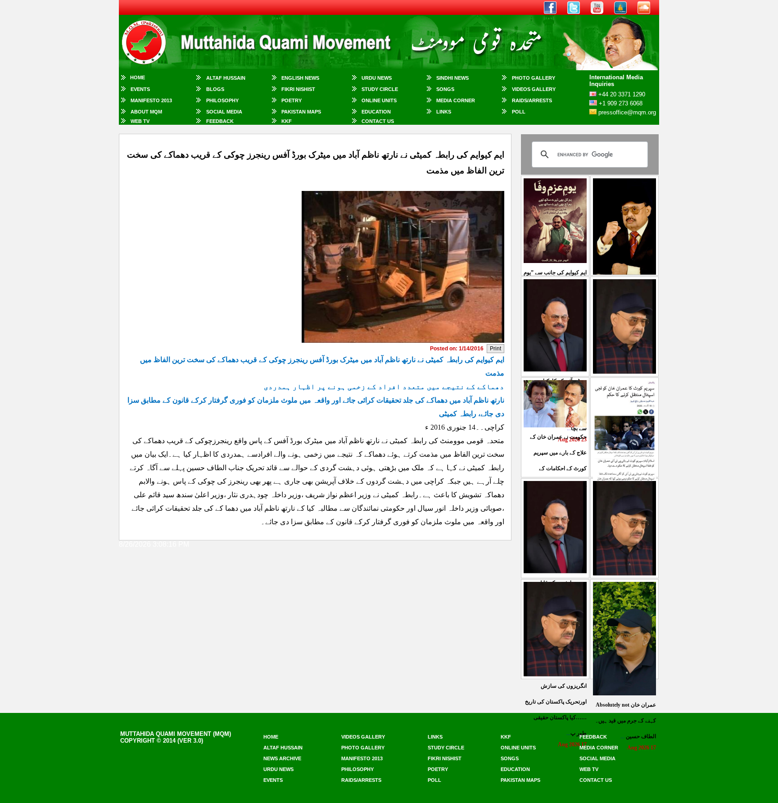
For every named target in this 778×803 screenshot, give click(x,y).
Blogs (215, 89)
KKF (286, 121)
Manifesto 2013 (151, 100)
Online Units (379, 100)
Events (140, 89)
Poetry (291, 100)
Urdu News (377, 78)
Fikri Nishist (298, 89)
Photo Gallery (533, 78)
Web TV (140, 121)
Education (376, 111)
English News (300, 78)
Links (443, 111)
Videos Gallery (534, 89)
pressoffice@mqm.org (627, 112)
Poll (518, 111)
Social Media (224, 111)
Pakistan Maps (301, 111)
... (625, 720)
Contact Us (378, 121)
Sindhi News (452, 78)
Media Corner (455, 100)
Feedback (220, 121)
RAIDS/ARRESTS (532, 100)
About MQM (146, 111)
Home (137, 77)
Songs (445, 89)
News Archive (282, 758)
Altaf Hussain (225, 78)
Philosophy (222, 100)
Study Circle (380, 89)
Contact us (595, 780)
